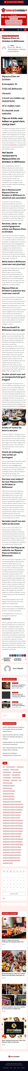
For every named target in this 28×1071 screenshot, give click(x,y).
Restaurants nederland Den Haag (11, 858)
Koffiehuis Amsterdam (8, 785)
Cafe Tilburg (6, 780)
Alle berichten (14, 1063)
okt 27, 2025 (15, 688)
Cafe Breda (6, 769)
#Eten (19, 47)
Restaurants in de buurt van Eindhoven (13, 826)
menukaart (15, 465)
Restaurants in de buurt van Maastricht (13, 839)
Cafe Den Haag (14, 769)
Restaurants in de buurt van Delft (11, 817)
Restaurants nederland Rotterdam (11, 860)
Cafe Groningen (17, 772)
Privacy (21, 1065)
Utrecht (16, 35)
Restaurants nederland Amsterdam (14, 24)
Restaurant (10, 35)
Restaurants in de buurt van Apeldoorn (12, 809)
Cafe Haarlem (6, 775)
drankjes (23, 406)
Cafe (11, 1068)
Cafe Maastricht (16, 775)
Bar (5, 17)
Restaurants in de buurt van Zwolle (11, 852)
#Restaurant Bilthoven (13, 49)
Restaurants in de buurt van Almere (12, 801)
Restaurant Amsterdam (9, 791)
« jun (4, 898)
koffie (3, 371)
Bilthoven (5, 35)
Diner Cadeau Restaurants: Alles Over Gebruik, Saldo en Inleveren (14, 1041)
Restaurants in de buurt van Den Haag (13, 20)
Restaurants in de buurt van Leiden (12, 836)
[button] (21, 29)
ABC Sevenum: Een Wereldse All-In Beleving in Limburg (19, 696)
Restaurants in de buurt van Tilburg (12, 847)
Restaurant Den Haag (8, 793)
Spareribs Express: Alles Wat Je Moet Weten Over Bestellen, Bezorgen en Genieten (13, 737)
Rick (20, 688)
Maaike (12, 45)
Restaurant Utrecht (8, 863)
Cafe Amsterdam (14, 18)
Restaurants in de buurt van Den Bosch (13, 820)
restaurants (13, 145)
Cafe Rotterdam (16, 777)
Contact (23, 1068)
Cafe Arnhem (20, 767)
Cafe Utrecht (14, 780)
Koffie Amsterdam (7, 783)
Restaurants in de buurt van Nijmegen (12, 842)
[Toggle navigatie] (18, 30)
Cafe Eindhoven (7, 772)
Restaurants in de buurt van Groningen (13, 831)
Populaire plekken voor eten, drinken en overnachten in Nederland (13, 1008)
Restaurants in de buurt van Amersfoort (13, 804)
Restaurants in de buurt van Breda (11, 815)
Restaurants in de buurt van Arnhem (12, 812)
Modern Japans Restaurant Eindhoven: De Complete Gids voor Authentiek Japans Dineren (13, 729)
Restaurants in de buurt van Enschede (12, 828)
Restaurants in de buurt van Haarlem (12, 834)
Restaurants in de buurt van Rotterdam (13, 22)
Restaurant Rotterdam (8, 799)
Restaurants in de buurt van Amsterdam (16, 17)
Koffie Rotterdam (7, 788)
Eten (3, 17)
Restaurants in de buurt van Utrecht (12, 850)
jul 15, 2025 (15, 698)
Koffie (14, 1068)
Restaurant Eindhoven (8, 796)
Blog (19, 1068)
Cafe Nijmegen (7, 777)
